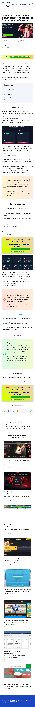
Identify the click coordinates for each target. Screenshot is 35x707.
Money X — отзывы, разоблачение (16, 558)
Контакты (10, 94)
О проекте (10, 89)
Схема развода (12, 92)
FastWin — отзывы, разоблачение (16, 620)
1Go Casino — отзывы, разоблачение (17, 461)
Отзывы (9, 100)
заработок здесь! (24, 56)
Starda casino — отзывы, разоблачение (12, 493)
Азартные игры (8, 34)
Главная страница (7, 12)
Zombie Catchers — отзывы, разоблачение (14, 526)
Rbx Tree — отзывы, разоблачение (16, 684)
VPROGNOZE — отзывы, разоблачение (12, 652)
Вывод (9, 97)
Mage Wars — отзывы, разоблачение (17, 589)
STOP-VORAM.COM (21, 4)
